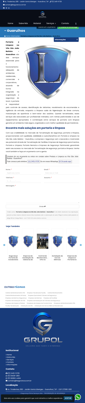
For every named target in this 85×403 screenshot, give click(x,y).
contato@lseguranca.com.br (15, 5)
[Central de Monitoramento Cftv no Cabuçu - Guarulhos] (42, 241)
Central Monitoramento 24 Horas (15, 295)
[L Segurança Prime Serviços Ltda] (42, 329)
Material (37, 23)
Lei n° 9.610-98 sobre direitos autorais (35, 218)
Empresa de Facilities (50, 298)
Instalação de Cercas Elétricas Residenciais (49, 306)
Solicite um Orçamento (46, 27)
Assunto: (48, 178)
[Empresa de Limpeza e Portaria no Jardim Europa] (72, 241)
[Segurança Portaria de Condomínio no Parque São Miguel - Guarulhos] (13, 241)
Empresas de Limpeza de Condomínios (39, 303)
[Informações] (76, 23)
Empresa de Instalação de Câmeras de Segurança (43, 300)
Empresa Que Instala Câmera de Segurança (42, 295)
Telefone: (10, 178)
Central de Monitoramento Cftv (15, 293)
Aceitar (68, 398)
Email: (47, 169)
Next (81, 245)
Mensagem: (11, 186)
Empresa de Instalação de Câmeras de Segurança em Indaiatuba (27, 260)
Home (10, 23)
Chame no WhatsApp (68, 27)
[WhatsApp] (9, 8)
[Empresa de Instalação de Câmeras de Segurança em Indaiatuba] (28, 241)
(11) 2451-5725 (57, 2)
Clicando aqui (66, 161)
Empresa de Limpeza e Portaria (15, 303)
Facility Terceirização (12, 306)
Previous (4, 245)
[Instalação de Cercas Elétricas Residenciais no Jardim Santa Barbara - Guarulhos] (57, 241)
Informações (12, 364)
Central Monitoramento (55, 293)
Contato (65, 23)
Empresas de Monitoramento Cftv (64, 303)
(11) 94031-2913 (13, 376)
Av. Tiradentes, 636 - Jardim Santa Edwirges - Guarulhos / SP (27, 2)
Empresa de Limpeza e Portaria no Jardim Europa (72, 259)
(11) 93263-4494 (14, 378)
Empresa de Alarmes (35, 298)
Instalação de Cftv (27, 306)
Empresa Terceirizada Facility (36, 293)
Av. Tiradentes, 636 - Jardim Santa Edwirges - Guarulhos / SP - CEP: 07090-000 (39, 389)
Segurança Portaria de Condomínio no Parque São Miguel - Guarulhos (13, 260)
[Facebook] (4, 8)
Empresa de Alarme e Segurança (16, 298)
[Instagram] (6, 8)
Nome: (9, 169)
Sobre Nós (23, 23)
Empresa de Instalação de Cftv (15, 300)
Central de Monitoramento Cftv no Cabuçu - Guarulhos (43, 259)
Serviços (50, 23)
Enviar (41, 206)
